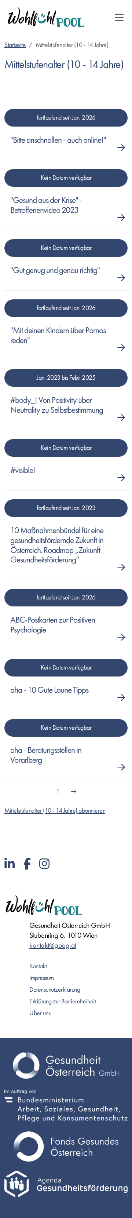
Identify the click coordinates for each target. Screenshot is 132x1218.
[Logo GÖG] (66, 1065)
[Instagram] (44, 864)
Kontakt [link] (38, 966)
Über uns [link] (39, 1013)
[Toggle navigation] (119, 17)
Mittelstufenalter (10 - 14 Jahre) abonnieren (54, 810)
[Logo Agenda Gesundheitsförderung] (66, 1184)
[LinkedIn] (9, 864)
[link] (60, 140)
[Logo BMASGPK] (66, 1106)
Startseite (15, 45)
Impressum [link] (41, 978)
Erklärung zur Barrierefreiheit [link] (62, 1001)
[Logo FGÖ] (66, 1146)
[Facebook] (27, 864)
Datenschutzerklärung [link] (54, 989)
